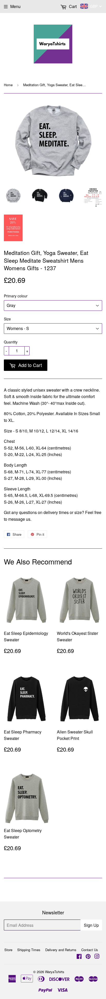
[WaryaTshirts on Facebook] (79, 957)
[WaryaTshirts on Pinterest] (88, 957)
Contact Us (89, 949)
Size (7, 318)
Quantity (10, 341)
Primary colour (16, 295)
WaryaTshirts (54, 971)
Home (8, 84)
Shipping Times (28, 949)
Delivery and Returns (60, 949)
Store (8, 949)
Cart (72, 6)
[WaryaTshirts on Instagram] (97, 957)
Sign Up (91, 925)
